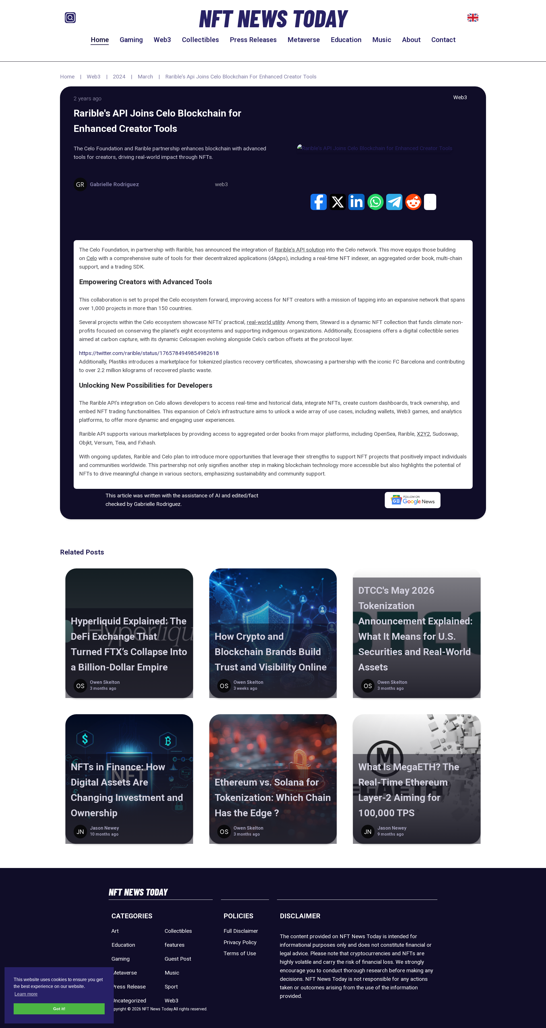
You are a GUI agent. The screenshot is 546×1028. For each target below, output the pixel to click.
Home (100, 40)
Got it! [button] (59, 1008)
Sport (171, 986)
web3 (221, 184)
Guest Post (178, 959)
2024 (119, 76)
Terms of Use (240, 953)
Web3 (162, 40)
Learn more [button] (26, 994)
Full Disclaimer (241, 931)
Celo (91, 258)
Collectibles (200, 40)
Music (381, 40)
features (175, 945)
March (145, 76)
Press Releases (253, 40)
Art (115, 931)
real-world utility (265, 322)
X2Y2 (423, 434)
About (411, 40)
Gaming (131, 40)
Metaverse (304, 40)
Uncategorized (128, 1000)
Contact (443, 40)
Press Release (128, 986)
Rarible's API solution (300, 249)
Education (346, 40)
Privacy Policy (240, 942)
